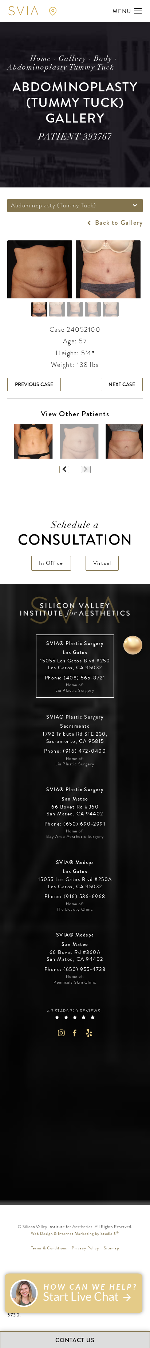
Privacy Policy (85, 1248)
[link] (75, 677)
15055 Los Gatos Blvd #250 (75, 664)
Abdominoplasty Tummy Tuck (60, 67)
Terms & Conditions (49, 1248)
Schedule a (75, 535)
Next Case (121, 384)
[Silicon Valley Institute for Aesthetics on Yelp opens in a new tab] (89, 1032)
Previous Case (34, 384)
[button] (138, 11)
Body (103, 59)
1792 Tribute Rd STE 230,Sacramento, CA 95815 (75, 738)
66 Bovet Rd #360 (75, 810)
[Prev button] (64, 469)
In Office (51, 563)
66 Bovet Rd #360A (75, 956)
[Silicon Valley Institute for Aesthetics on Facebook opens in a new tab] (75, 1032)
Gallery (73, 59)
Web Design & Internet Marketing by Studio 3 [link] (75, 1233)
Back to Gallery (118, 222)
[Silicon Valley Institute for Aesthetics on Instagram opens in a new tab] (61, 1032)
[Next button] (86, 469)
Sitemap (111, 1248)
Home (40, 59)
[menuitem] (61, 1032)
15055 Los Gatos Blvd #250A (75, 883)
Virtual (102, 563)
